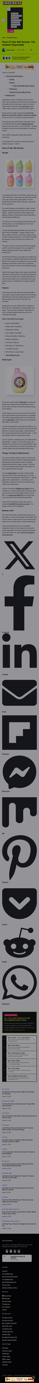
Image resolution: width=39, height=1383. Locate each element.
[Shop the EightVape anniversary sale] (19, 1379)
